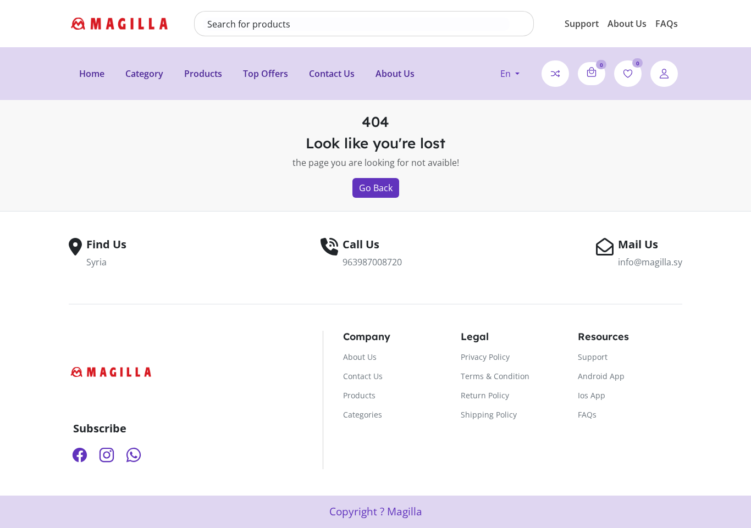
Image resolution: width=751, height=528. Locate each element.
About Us (627, 24)
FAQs (666, 24)
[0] (591, 71)
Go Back (376, 188)
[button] (510, 73)
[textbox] (356, 24)
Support (582, 24)
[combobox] (356, 24)
